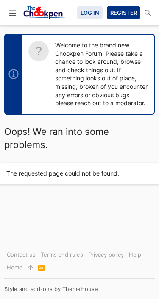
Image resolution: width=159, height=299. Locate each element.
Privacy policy (106, 254)
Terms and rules (62, 254)
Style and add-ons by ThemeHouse (51, 288)
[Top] (30, 267)
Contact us (21, 254)
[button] (12, 12)
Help (135, 254)
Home (14, 267)
